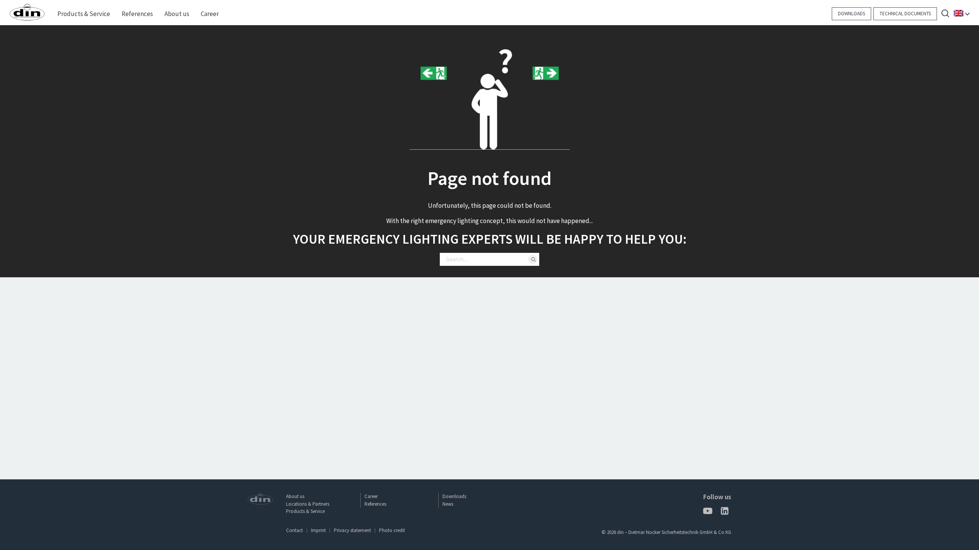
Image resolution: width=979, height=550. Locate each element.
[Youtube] (707, 512)
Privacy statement (352, 530)
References (375, 504)
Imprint (318, 530)
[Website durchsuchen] (945, 14)
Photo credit (392, 530)
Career (371, 496)
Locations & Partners (307, 504)
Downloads (851, 13)
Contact (294, 530)
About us (295, 496)
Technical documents (905, 13)
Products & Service (305, 511)
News (447, 504)
